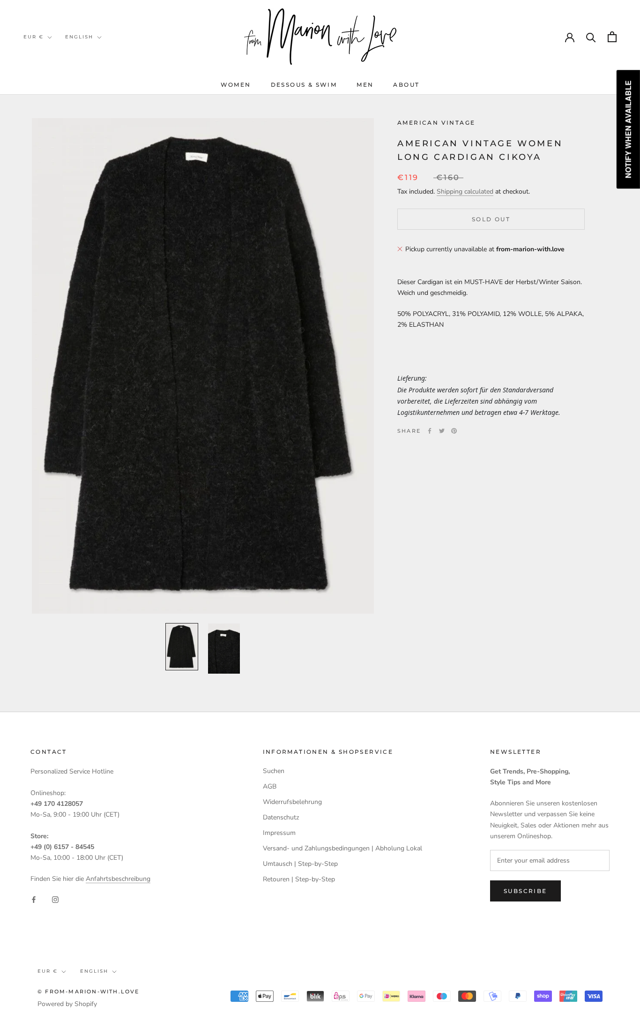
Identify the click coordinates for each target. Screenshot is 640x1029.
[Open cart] (612, 36)
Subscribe (525, 890)
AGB (269, 786)
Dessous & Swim (304, 84)
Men (365, 84)
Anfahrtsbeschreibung (118, 878)
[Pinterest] (454, 431)
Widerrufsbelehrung (292, 801)
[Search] (591, 37)
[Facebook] (429, 431)
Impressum (279, 832)
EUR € (33, 37)
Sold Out (491, 219)
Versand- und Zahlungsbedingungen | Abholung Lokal (342, 848)
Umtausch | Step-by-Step (300, 863)
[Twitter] (442, 431)
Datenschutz (281, 817)
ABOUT (406, 84)
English (79, 37)
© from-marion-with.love (88, 991)
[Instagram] (55, 899)
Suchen (273, 770)
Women (236, 84)
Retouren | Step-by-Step (299, 879)
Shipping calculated (465, 192)
